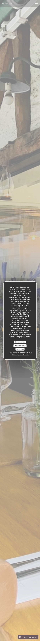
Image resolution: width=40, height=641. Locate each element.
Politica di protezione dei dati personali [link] (21, 352)
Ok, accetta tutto (20, 342)
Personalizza (20, 349)
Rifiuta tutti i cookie (20, 345)
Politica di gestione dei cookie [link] (20, 355)
